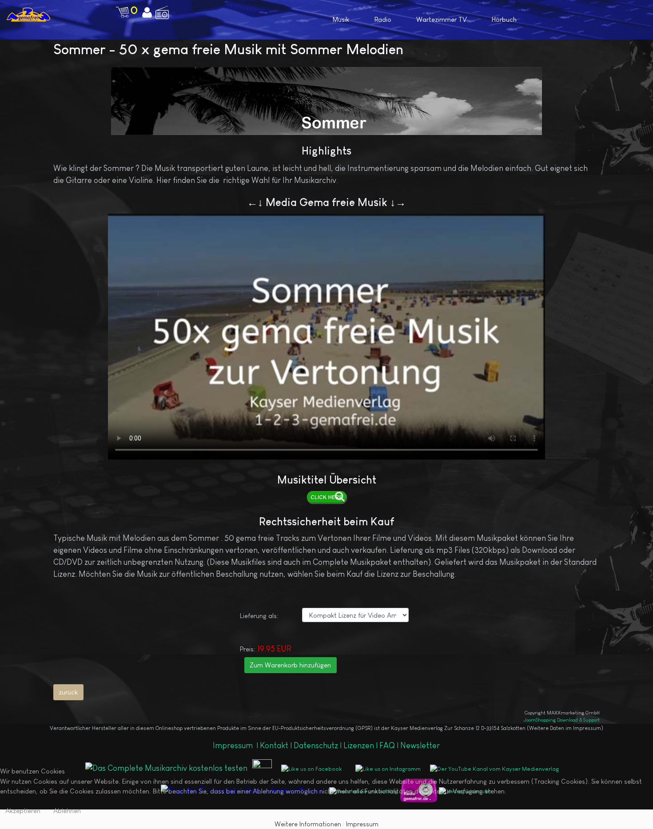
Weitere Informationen (308, 824)
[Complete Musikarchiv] (28, 14)
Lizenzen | (361, 745)
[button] (594, 19)
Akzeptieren (22, 810)
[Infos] (327, 497)
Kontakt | (276, 745)
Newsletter (420, 745)
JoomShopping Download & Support (562, 719)
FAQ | (389, 745)
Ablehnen (67, 810)
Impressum (234, 745)
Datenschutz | (318, 745)
